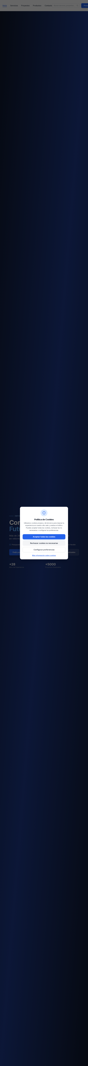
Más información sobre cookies (44, 555)
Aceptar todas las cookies (44, 537)
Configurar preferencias (44, 550)
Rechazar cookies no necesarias (44, 543)
